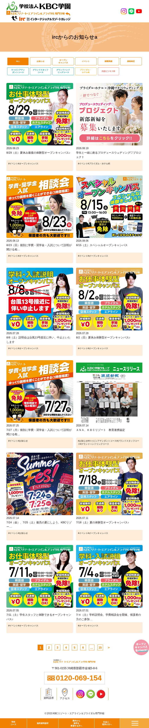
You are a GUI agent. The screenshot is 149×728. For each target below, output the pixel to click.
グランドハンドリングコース (63, 71)
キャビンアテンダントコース (18, 71)
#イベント (13, 163)
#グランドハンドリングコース (94, 444)
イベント (86, 61)
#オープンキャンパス (28, 163)
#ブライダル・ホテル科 (99, 163)
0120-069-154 (79, 678)
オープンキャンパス (63, 61)
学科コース (13, 723)
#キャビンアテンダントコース (102, 441)
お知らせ (40, 61)
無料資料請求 (43, 723)
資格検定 (131, 61)
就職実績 (108, 61)
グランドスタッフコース (40, 71)
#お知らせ (23, 441)
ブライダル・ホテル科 (86, 71)
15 (100, 647)
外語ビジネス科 (108, 71)
